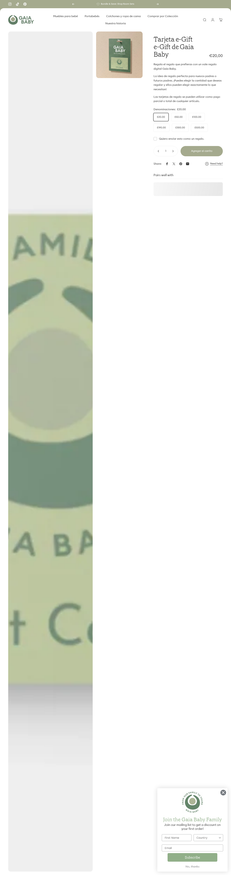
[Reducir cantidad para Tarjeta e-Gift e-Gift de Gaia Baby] (158, 151)
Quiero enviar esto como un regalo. (181, 138)
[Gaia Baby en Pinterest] (25, 4)
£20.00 (161, 117)
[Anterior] (73, 4)
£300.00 (180, 127)
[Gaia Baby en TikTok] (17, 4)
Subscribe (192, 857)
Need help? (216, 163)
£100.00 (196, 117)
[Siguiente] (157, 4)
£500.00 (199, 127)
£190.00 (161, 127)
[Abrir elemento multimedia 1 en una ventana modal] (50, 451)
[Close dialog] (223, 793)
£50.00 (179, 117)
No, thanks (192, 866)
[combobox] (207, 837)
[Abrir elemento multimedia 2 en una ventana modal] (119, 54)
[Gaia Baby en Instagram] (10, 4)
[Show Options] (220, 837)
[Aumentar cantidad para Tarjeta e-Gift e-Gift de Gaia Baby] (174, 151)
